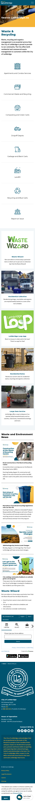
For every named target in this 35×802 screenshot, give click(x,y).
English (22, 616)
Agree (6, 798)
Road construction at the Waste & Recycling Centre (17, 463)
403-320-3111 (7, 709)
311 (7, 707)
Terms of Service (21, 647)
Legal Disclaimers (6, 774)
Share (29, 616)
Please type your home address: (14, 633)
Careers (3, 777)
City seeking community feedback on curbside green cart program (18, 578)
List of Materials (5, 651)
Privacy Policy (17, 793)
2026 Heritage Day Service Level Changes (16, 545)
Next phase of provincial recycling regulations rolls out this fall (18, 506)
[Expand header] (32, 2)
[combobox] (18, 636)
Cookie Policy (29, 647)
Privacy (14, 647)
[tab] (6, 625)
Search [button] (18, 641)
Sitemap (3, 781)
